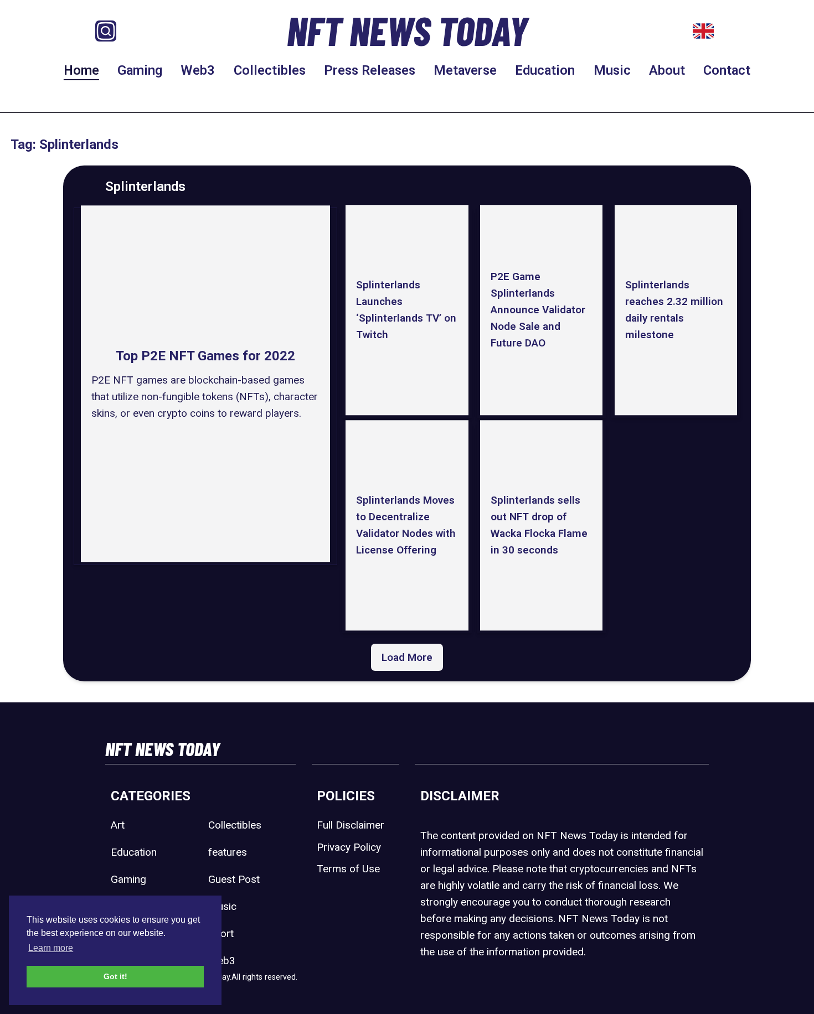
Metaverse (465, 70)
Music (612, 70)
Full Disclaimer (350, 825)
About (667, 70)
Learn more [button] (50, 948)
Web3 (198, 70)
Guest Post (234, 879)
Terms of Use (348, 868)
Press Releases (369, 70)
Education (545, 70)
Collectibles (270, 70)
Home (81, 70)
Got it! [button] (115, 976)
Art (118, 825)
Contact (726, 70)
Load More (407, 657)
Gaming (139, 70)
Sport (221, 933)
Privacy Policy (349, 847)
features (227, 852)
